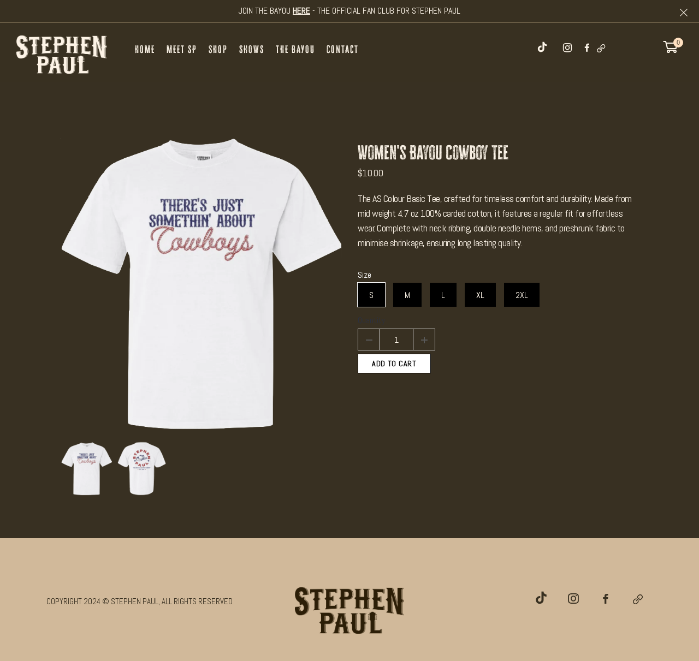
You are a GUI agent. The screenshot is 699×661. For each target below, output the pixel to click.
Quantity (371, 320)
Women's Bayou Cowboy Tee (433, 152)
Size (364, 275)
